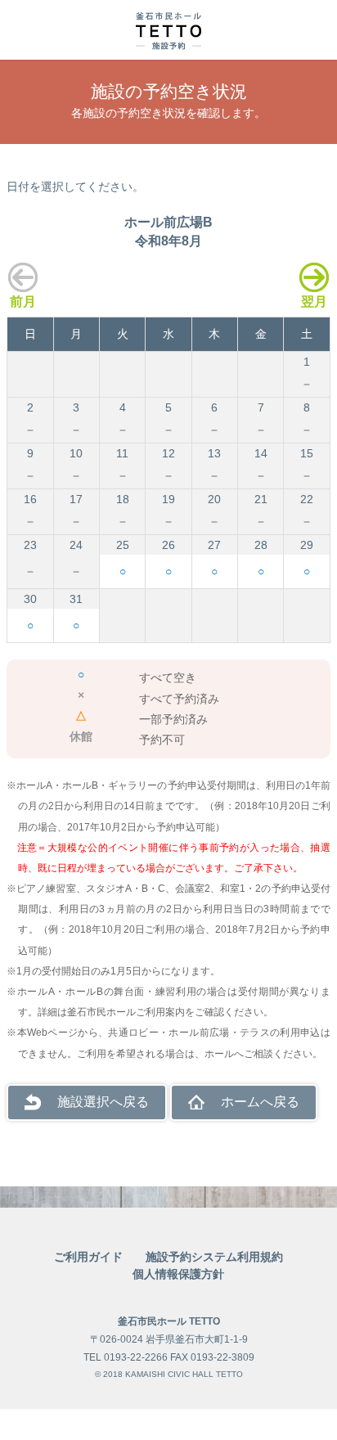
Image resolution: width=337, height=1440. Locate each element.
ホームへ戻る (260, 1102)
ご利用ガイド (88, 1256)
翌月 (314, 301)
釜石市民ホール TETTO (169, 1321)
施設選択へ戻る (103, 1102)
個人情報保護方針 (178, 1273)
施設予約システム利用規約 (214, 1256)
